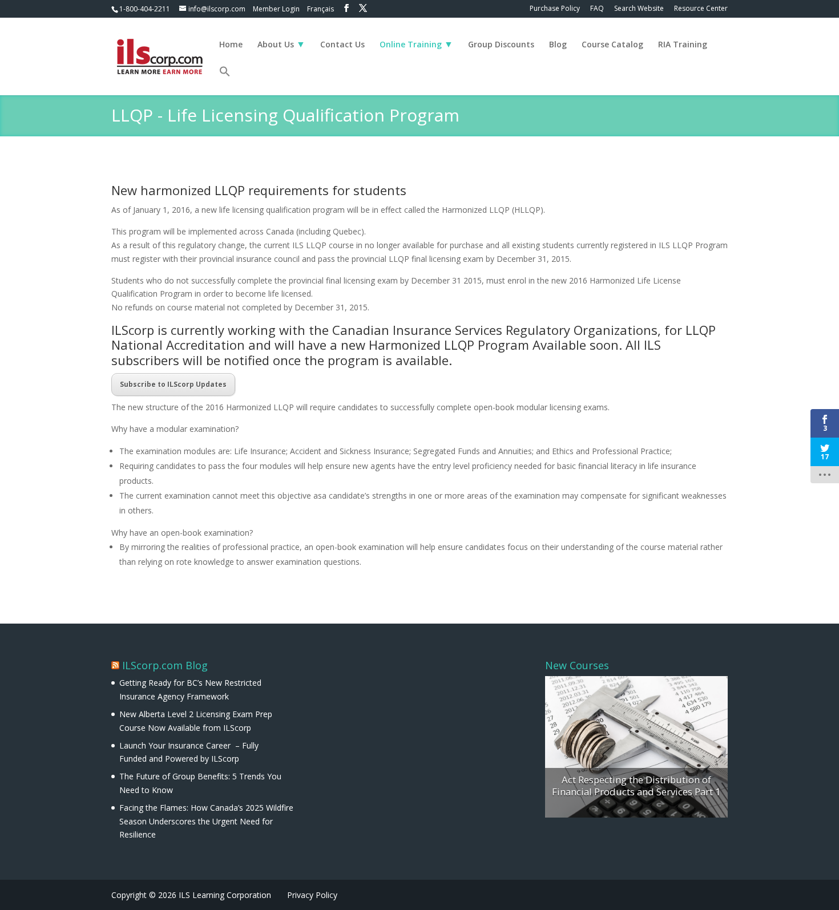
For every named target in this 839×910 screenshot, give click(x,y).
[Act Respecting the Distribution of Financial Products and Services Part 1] (636, 747)
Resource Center (701, 9)
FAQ (597, 9)
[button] (225, 80)
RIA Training (682, 45)
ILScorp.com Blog (165, 665)
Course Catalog (612, 45)
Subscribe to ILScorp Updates (173, 384)
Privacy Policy (312, 894)
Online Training (411, 45)
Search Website (639, 9)
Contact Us (342, 45)
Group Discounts (501, 45)
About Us (275, 45)
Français (320, 9)
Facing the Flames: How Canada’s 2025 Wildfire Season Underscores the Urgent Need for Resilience (206, 821)
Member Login (276, 9)
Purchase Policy (555, 9)
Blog (558, 45)
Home (231, 45)
